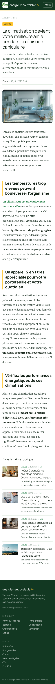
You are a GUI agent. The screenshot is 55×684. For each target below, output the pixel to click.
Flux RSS (6, 666)
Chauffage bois (9, 628)
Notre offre (7, 646)
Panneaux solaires (11, 620)
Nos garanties (9, 650)
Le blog (13, 17)
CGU (4, 662)
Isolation (6, 624)
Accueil (5, 17)
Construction (35, 624)
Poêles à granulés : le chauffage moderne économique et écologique (36, 474)
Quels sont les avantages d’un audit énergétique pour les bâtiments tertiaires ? (36, 500)
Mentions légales (10, 658)
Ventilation (34, 628)
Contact (6, 654)
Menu (48, 4)
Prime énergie (35, 620)
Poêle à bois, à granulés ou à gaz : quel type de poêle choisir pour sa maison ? (36, 526)
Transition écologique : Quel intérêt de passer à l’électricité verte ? (36, 552)
